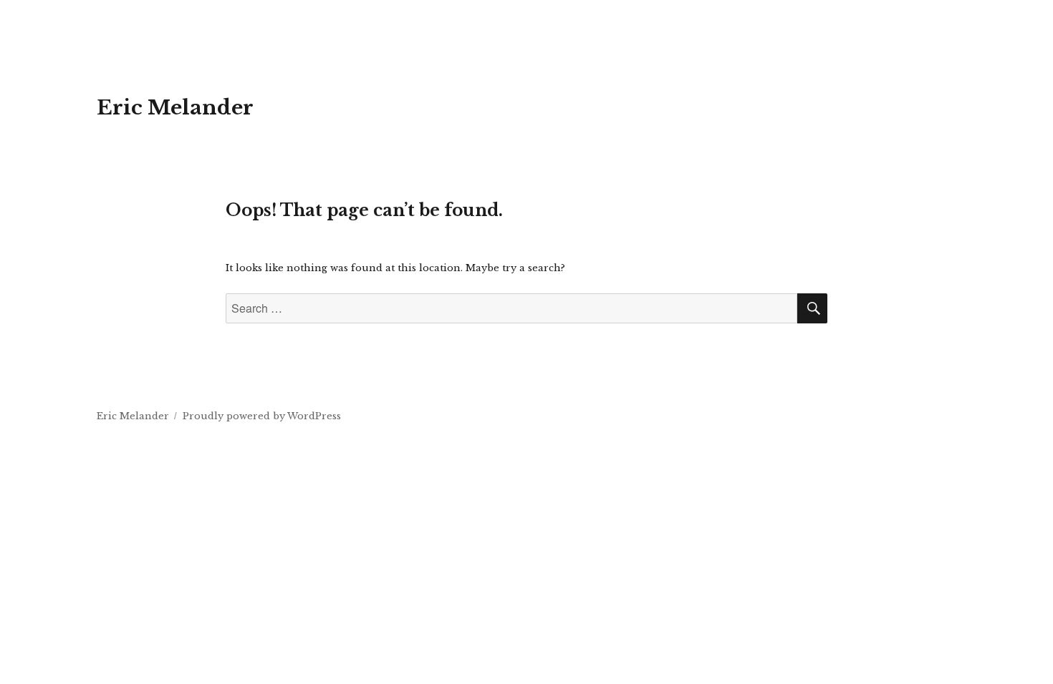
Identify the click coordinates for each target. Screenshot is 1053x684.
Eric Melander (175, 107)
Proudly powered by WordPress (262, 416)
